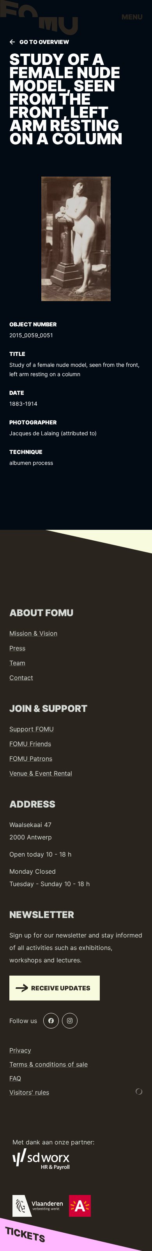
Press (17, 648)
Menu (132, 17)
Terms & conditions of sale (48, 1064)
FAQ (15, 1078)
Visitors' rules (29, 1092)
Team (17, 663)
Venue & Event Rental (40, 773)
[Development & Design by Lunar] (139, 1091)
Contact (21, 678)
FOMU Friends (30, 744)
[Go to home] (39, 19)
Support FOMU (31, 729)
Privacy (20, 1050)
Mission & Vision (33, 633)
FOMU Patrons (30, 758)
